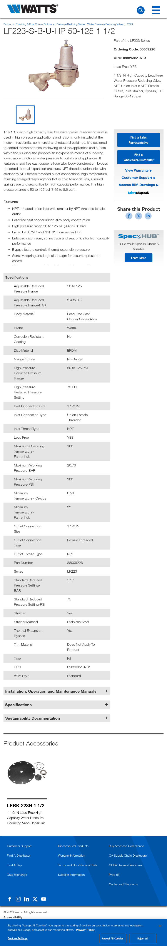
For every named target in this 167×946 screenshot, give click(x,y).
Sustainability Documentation (32, 718)
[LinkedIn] (26, 899)
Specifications (18, 704)
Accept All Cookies (112, 938)
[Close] (160, 926)
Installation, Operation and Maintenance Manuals (51, 691)
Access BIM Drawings (137, 184)
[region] (83, 932)
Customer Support (137, 177)
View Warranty (137, 170)
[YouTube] (43, 899)
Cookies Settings (17, 938)
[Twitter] (35, 899)
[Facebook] (9, 899)
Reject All (142, 938)
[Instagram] (18, 899)
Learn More (138, 258)
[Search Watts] (141, 10)
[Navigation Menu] (156, 10)
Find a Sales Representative (138, 139)
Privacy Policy (85, 929)
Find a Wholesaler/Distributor (139, 157)
